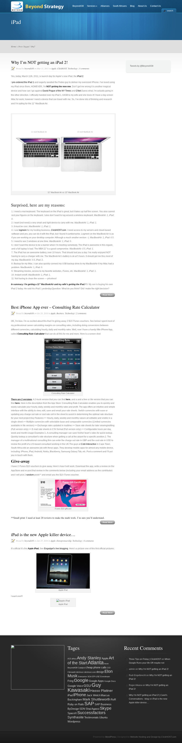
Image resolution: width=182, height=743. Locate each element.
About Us (142, 6)
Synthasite (76, 717)
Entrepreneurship (64, 540)
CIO (109, 668)
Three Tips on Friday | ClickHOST (145, 659)
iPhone (79, 695)
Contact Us (155, 6)
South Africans (120, 6)
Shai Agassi (92, 708)
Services (92, 6)
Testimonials (91, 717)
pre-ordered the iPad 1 (23, 82)
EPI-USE (96, 676)
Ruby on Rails (76, 704)
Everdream (105, 676)
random (30, 475)
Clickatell (71, 672)
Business (60, 313)
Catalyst (81, 668)
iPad (36, 548)
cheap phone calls (95, 667)
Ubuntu (103, 717)
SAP (89, 703)
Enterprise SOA (85, 676)
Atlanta (96, 662)
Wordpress (74, 721)
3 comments (84, 68)
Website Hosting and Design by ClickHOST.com (153, 737)
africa (74, 659)
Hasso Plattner (101, 690)
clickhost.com (90, 672)
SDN (82, 708)
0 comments (89, 540)
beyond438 (29, 68)
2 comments (81, 313)
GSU (87, 686)
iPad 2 (80, 76)
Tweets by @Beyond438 (141, 66)
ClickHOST (62, 68)
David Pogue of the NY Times (57, 91)
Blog (132, 6)
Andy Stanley (89, 658)
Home (13, 46)
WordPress (110, 737)
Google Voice (75, 685)
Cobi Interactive (88, 444)
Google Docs (110, 681)
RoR (113, 699)
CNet (78, 91)
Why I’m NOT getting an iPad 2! (39, 62)
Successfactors (91, 713)
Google (81, 680)
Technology (72, 68)
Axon (106, 664)
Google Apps (96, 680)
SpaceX (72, 713)
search (170, 11)
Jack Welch (93, 695)
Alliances (105, 6)
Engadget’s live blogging (56, 548)
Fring (70, 680)
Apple (53, 68)
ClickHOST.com (58, 230)
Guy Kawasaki (84, 687)
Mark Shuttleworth (96, 699)
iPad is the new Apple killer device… (43, 534)
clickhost (79, 672)
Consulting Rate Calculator (31, 334)
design (100, 671)
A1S (69, 659)
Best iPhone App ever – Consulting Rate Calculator (55, 307)
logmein (23, 230)
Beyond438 (78, 6)
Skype (105, 708)
